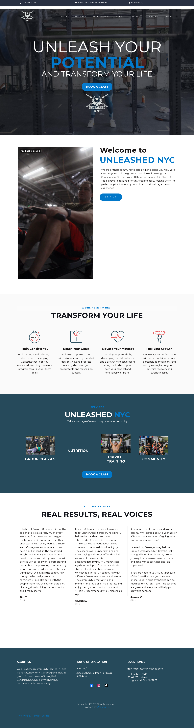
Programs (80, 16)
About (64, 16)
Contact (169, 16)
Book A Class (151, 16)
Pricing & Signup (101, 16)
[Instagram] (99, 685)
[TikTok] (106, 685)
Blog (135, 16)
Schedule (120, 16)
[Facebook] (91, 685)
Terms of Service (41, 716)
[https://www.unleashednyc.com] (27, 16)
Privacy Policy (24, 716)
